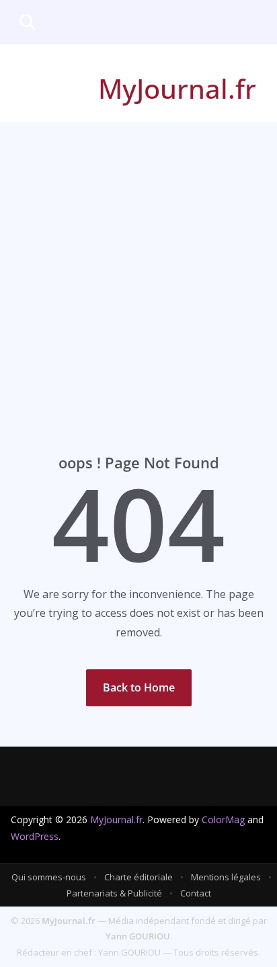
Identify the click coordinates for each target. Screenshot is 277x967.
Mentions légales (226, 877)
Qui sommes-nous (48, 877)
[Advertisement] (138, 267)
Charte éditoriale (138, 877)
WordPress (34, 836)
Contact (195, 893)
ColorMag (223, 819)
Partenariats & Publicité (114, 893)
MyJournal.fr (177, 88)
